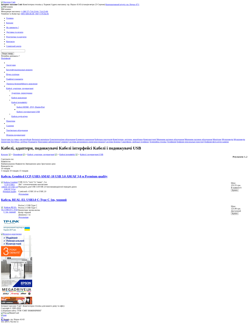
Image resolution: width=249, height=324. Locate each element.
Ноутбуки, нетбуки (19, 142)
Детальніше (23, 194)
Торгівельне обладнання (17, 130)
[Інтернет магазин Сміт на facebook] (3, 316)
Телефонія (171, 142)
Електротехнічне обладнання (62, 139)
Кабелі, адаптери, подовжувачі (19, 88)
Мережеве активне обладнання (170, 139)
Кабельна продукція (103, 139)
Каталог (9, 23)
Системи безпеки (113, 142)
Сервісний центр (13, 46)
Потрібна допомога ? (10, 56)
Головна (9, 18)
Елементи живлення (85, 139)
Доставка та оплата (14, 32)
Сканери (10, 126)
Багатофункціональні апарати (19, 70)
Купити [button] (234, 190)
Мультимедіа (227, 139)
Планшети (32, 142)
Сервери (64, 142)
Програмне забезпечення (49, 142)
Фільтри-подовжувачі (15, 135)
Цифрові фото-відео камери (216, 142)
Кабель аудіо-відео (19, 116)
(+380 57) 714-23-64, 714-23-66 (34, 11)
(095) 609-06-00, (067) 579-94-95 (35, 14)
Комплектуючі (149, 139)
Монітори (217, 139)
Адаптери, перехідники (21, 93)
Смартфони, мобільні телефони (135, 142)
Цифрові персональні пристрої (190, 142)
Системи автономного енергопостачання (86, 142)
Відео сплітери (12, 74)
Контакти (10, 41)
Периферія (5, 58)
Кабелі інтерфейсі (19, 102)
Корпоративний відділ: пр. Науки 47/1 (122, 4)
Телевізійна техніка (158, 142)
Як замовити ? (12, 27)
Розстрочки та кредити (16, 37)
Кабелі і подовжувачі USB (28, 112)
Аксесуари (11, 65)
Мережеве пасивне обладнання (198, 139)
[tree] (124, 99)
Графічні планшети (14, 79)
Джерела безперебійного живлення (21, 84)
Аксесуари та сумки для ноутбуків (16, 139)
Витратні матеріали (40, 139)
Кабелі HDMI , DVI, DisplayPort (31, 107)
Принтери (10, 121)
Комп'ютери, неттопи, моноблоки (128, 139)
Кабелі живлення (19, 98)
